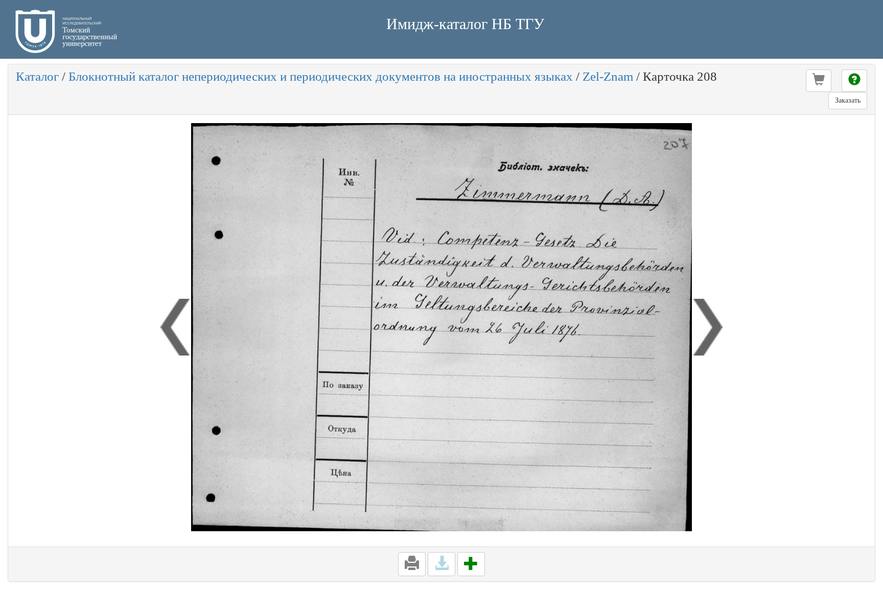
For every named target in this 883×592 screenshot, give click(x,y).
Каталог (37, 76)
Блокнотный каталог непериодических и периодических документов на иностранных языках (320, 76)
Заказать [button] (848, 100)
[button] (818, 80)
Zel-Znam (608, 76)
